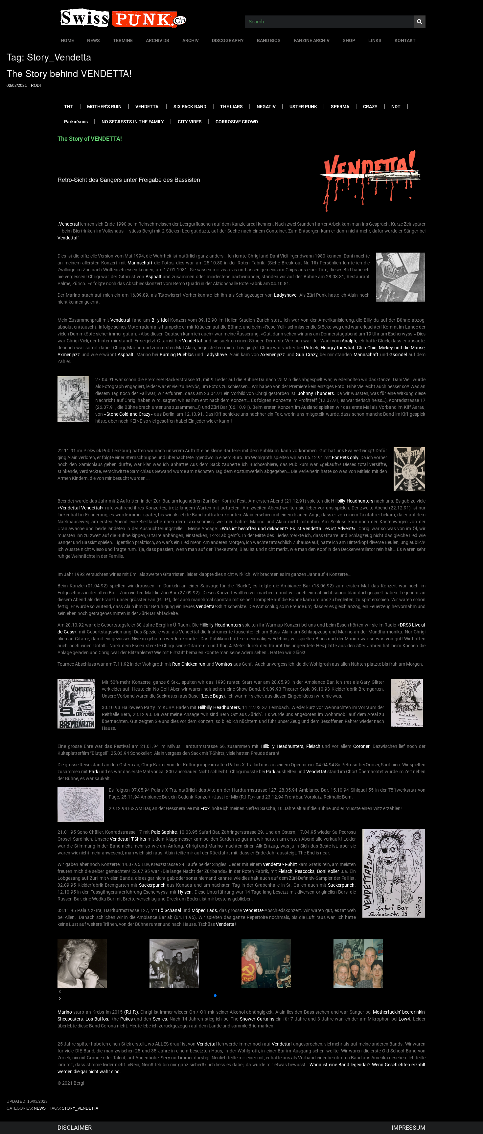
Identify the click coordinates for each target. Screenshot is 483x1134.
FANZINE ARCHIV (312, 40)
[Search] (420, 21)
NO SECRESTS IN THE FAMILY (133, 121)
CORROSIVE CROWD (237, 121)
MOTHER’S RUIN (104, 106)
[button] (210, 995)
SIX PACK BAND (189, 106)
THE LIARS (231, 106)
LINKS (374, 40)
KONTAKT (405, 40)
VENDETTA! (147, 106)
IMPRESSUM (409, 1127)
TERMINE (123, 40)
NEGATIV (266, 106)
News (40, 1108)
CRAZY (370, 106)
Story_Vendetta (80, 1108)
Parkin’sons (76, 121)
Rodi (36, 85)
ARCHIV (190, 40)
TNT (68, 106)
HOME (67, 40)
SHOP (349, 40)
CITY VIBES (190, 121)
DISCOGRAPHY (228, 40)
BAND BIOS (269, 40)
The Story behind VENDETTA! (69, 73)
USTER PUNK (303, 106)
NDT (396, 106)
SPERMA (340, 106)
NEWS (93, 40)
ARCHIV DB (157, 40)
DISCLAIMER (75, 1127)
